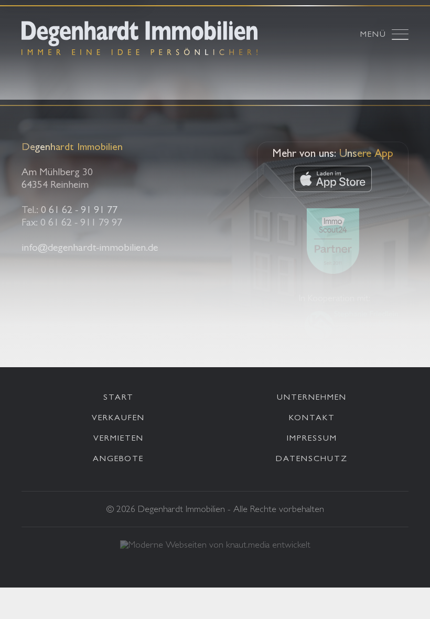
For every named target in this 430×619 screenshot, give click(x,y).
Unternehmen (312, 398)
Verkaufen (118, 418)
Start (118, 398)
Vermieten (118, 439)
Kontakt (312, 418)
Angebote (118, 459)
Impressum (312, 439)
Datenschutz (312, 459)
